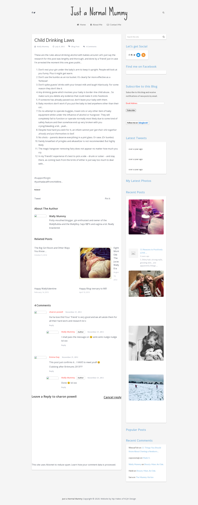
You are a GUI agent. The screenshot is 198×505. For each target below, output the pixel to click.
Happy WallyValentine (45, 288)
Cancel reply (112, 397)
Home (82, 24)
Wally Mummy (43, 46)
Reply (51, 325)
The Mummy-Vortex (145, 477)
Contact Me (115, 24)
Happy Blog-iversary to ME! (93, 288)
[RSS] (143, 55)
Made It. (146, 458)
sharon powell (66, 396)
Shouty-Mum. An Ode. (154, 464)
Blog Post (75, 46)
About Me (97, 24)
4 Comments (91, 46)
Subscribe (131, 110)
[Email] (138, 55)
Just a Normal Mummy (99, 12)
